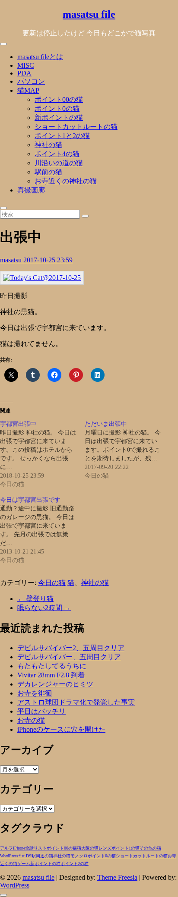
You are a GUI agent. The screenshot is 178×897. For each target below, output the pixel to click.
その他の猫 (150, 848)
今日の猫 (52, 582)
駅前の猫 (48, 172)
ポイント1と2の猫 (62, 135)
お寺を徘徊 (34, 693)
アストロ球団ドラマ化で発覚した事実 (76, 702)
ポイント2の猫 (74, 863)
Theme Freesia (117, 877)
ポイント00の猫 (59, 99)
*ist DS (25, 855)
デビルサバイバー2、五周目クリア (70, 648)
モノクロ (79, 855)
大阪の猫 (90, 848)
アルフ (6, 848)
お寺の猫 (31, 720)
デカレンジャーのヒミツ (55, 684)
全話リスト (36, 848)
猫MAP (28, 90)
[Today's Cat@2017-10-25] (42, 277)
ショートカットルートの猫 (76, 126)
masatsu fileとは (40, 56)
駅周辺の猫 (42, 855)
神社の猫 (48, 144)
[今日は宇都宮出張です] (42, 530)
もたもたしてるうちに (51, 666)
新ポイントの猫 (59, 117)
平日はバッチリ (41, 711)
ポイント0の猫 (57, 108)
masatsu (11, 260)
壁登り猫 (35, 598)
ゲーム (23, 863)
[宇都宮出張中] (42, 454)
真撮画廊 (31, 190)
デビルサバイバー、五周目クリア (69, 657)
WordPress (9, 855)
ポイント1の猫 (125, 848)
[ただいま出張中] (127, 450)
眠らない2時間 (44, 607)
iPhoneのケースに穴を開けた (61, 729)
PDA (24, 73)
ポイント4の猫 (57, 153)
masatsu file (89, 14)
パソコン (31, 81)
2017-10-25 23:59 (48, 260)
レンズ (105, 848)
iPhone (19, 848)
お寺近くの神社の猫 (66, 181)
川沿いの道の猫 (59, 163)
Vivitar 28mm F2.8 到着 (51, 675)
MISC (25, 65)
